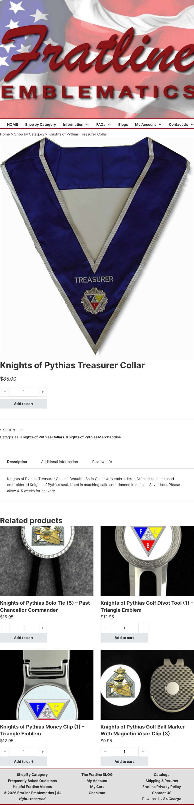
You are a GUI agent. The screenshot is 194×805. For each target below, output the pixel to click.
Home (5, 134)
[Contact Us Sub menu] (192, 124)
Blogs (123, 124)
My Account (145, 124)
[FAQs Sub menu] (109, 124)
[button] (187, 143)
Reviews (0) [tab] (102, 461)
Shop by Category (40, 124)
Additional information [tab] (59, 461)
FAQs (100, 124)
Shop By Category (32, 774)
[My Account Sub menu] (160, 124)
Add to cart (23, 403)
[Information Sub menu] (87, 124)
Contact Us (178, 124)
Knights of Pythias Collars (42, 437)
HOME (12, 124)
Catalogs (161, 774)
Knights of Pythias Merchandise (93, 437)
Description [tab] (17, 461)
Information (73, 124)
